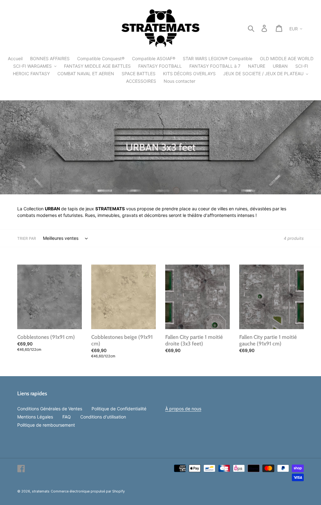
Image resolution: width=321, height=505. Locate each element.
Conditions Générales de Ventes (49, 408)
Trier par (26, 238)
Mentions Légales (35, 416)
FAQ (66, 416)
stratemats (41, 491)
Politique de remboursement (46, 425)
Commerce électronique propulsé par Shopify (88, 491)
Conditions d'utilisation (103, 416)
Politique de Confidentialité (119, 408)
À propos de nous (183, 408)
